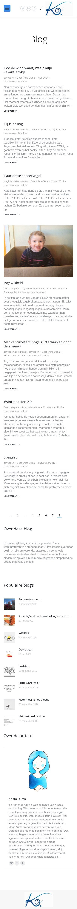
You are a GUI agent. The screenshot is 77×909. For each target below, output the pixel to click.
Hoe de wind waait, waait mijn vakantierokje (28, 70)
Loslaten (24, 666)
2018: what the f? (29, 682)
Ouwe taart (25, 649)
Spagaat (10, 457)
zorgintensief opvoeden (16, 129)
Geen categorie (11, 288)
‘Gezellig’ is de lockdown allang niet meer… (45, 616)
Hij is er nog (13, 124)
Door (26, 78)
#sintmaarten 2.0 (18, 401)
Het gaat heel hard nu (32, 716)
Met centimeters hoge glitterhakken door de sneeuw (37, 344)
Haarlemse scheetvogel (22, 175)
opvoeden (9, 78)
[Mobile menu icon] (7, 8)
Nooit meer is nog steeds (34, 699)
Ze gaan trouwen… (30, 599)
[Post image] (9, 604)
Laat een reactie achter (15, 81)
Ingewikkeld (13, 283)
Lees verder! (10, 111)
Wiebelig (24, 632)
